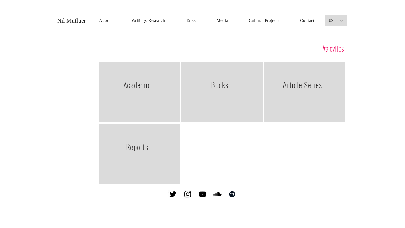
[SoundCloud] (217, 194)
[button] (148, 20)
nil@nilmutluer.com (268, 194)
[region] (139, 92)
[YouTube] (202, 194)
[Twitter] (172, 194)
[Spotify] (232, 194)
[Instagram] (187, 194)
